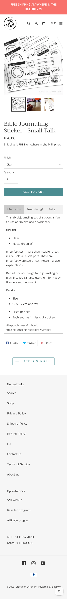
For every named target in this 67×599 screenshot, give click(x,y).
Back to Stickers (36, 361)
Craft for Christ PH (26, 587)
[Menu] (61, 23)
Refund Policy (16, 434)
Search (11, 393)
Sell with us (15, 500)
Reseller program (19, 510)
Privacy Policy (16, 413)
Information (14, 209)
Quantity (9, 172)
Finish (7, 158)
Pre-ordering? (35, 209)
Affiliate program (18, 520)
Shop (10, 403)
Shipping (9, 144)
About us (13, 474)
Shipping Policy (17, 423)
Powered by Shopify (49, 587)
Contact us (14, 454)
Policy (52, 209)
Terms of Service (18, 464)
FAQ (9, 444)
